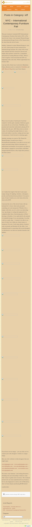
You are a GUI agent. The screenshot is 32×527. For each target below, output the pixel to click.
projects (9, 9)
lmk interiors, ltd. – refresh (9, 508)
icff (16, 29)
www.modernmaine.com (20, 464)
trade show (22, 494)
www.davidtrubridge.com (20, 466)
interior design (21, 29)
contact (23, 9)
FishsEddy (24, 67)
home (5, 6)
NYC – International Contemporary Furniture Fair (16, 23)
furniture (7, 494)
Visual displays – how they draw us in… (12, 506)
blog (16, 9)
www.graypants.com (7, 470)
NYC (19, 494)
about (11, 6)
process (26, 6)
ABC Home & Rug (7, 69)
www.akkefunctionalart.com (9, 468)
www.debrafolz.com (7, 466)
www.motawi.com (23, 468)
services (19, 6)
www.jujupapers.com (7, 464)
